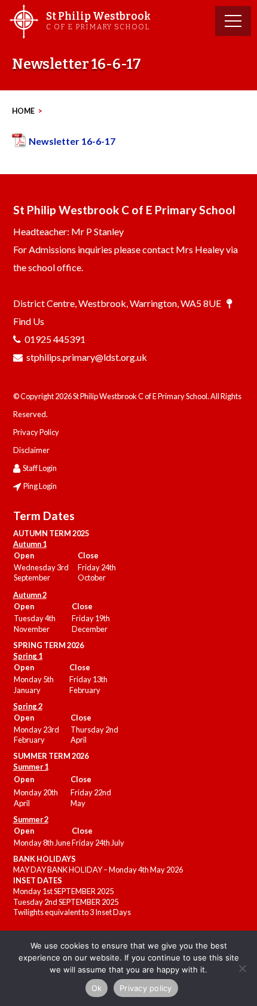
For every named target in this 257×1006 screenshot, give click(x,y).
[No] (242, 968)
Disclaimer (31, 450)
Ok (96, 988)
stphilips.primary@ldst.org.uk (86, 357)
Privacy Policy (36, 432)
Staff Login (40, 468)
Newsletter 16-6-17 (72, 141)
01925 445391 (55, 339)
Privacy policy (146, 988)
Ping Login (40, 486)
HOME (23, 111)
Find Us (28, 321)
